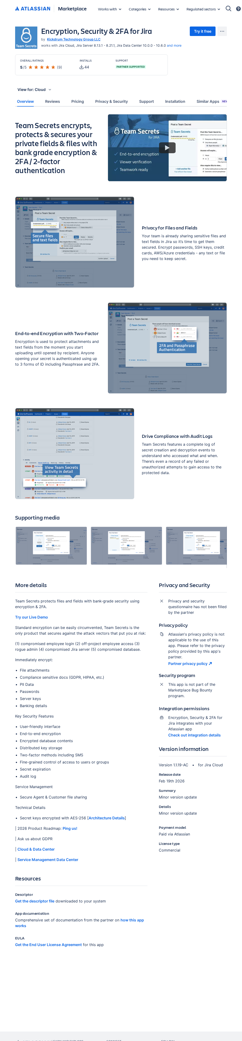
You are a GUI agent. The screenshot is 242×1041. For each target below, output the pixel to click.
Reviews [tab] (52, 101)
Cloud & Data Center (36, 849)
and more (174, 45)
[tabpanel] (121, 535)
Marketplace (72, 8)
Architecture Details (107, 818)
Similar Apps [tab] (212, 101)
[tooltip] (84, 67)
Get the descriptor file (34, 901)
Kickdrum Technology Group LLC (73, 39)
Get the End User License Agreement (48, 944)
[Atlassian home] (32, 8)
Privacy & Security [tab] (111, 101)
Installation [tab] (175, 101)
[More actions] (222, 31)
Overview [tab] (25, 101)
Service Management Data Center (47, 859)
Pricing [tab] (77, 101)
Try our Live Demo (31, 617)
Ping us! (70, 828)
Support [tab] (146, 101)
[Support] (238, 8)
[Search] (228, 8)
